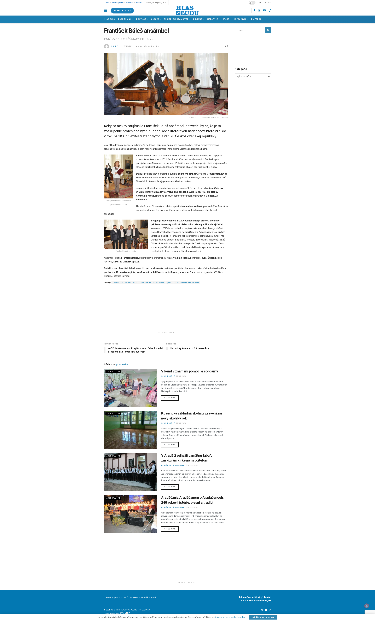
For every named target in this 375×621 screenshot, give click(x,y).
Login (268, 3)
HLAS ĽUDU (125, 610)
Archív (123, 597)
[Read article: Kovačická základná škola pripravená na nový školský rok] (130, 430)
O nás (106, 3)
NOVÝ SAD (141, 19)
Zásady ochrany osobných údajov (230, 617)
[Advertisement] (166, 309)
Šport (226, 19)
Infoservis (240, 19)
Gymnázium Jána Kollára (152, 283)
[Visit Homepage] (187, 10)
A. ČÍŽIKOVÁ (166, 376)
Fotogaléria (133, 597)
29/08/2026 (193, 465)
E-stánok (256, 19)
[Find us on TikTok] (270, 10)
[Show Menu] (105, 11)
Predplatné (123, 10)
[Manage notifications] (366, 605)
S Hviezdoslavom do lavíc (187, 283)
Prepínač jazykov (111, 597)
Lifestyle (212, 19)
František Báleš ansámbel (125, 283)
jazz (169, 283)
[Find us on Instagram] (259, 10)
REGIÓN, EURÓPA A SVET (176, 19)
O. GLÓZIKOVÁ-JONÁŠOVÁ (172, 465)
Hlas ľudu (109, 19)
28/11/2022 (128, 46)
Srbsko (155, 19)
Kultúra (197, 19)
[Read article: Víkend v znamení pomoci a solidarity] (130, 388)
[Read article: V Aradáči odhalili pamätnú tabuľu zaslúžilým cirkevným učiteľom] (130, 472)
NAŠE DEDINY (124, 19)
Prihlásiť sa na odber (263, 617)
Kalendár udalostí (148, 597)
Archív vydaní (117, 3)
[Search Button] (268, 30)
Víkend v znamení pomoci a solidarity (189, 371)
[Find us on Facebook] (254, 10)
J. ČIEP (114, 46)
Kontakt (139, 3)
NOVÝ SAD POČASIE (253, 50)
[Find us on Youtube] (264, 10)
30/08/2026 (180, 376)
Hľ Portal (129, 3)
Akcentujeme (143, 46)
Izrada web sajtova (111, 613)
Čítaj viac (171, 398)
